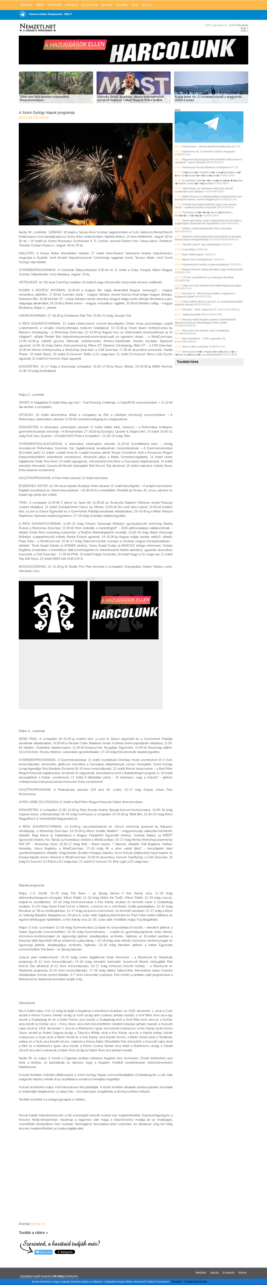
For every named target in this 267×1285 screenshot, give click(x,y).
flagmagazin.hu (185, 325)
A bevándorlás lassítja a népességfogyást (205, 264)
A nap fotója (188, 249)
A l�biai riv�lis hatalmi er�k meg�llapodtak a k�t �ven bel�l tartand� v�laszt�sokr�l (208, 174)
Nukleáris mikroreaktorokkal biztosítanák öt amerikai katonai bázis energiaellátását (208, 238)
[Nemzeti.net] (37, 27)
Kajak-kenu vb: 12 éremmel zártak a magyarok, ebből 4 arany (208, 98)
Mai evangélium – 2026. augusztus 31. (204, 338)
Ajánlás (214, 1272)
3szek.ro (38, 1224)
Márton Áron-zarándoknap (197, 259)
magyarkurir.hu (229, 309)
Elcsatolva (90, 5)
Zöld (134, 5)
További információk (195, 1281)
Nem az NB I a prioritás (195, 346)
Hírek (40, 5)
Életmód (122, 5)
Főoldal (27, 5)
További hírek (187, 362)
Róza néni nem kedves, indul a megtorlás (205, 330)
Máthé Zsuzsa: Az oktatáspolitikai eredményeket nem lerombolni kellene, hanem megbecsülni (208, 198)
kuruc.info (227, 175)
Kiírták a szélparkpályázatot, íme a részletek (207, 228)
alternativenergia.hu (223, 239)
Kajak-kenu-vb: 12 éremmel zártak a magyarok (208, 151)
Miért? (68, 14)
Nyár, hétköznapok (192, 254)
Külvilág (71, 5)
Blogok (106, 5)
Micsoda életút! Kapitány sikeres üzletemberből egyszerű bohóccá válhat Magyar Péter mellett (130, 98)
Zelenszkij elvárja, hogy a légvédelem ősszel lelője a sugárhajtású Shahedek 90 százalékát (208, 222)
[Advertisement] (54, 679)
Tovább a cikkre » (33, 1233)
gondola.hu (183, 154)
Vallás (146, 5)
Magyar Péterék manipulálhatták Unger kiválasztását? (212, 269)
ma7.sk (236, 146)
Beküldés (201, 1272)
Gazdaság (55, 5)
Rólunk (242, 1272)
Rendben (177, 1281)
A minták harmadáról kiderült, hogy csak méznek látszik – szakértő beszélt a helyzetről (206, 206)
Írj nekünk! (228, 1272)
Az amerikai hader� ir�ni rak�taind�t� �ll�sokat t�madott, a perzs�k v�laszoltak (209, 182)
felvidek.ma (182, 280)
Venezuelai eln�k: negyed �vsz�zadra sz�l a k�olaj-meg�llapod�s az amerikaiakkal (206, 353)
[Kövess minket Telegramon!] (209, 141)
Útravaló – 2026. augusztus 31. (199, 309)
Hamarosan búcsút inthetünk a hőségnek (205, 167)
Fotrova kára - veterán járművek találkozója (206, 146)
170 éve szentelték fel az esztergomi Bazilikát (207, 277)
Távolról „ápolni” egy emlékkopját (201, 244)
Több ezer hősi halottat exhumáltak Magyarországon (44, 98)
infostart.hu (215, 162)
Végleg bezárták (191, 314)
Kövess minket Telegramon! (46, 14)
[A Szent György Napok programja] (96, 224)
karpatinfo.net (214, 191)
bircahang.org (211, 314)
